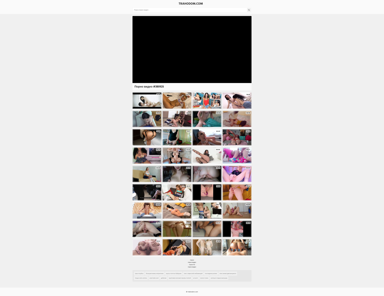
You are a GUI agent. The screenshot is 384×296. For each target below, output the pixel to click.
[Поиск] (249, 10)
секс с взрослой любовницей (193, 273)
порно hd (192, 264)
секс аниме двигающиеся (228, 273)
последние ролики (211, 273)
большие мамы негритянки (155, 273)
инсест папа (204, 278)
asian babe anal (154, 278)
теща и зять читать (141, 278)
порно (192, 260)
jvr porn (195, 278)
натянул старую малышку (219, 278)
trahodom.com (191, 3)
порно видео (192, 262)
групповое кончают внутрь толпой (180, 278)
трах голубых (139, 273)
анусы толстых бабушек (173, 273)
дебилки (163, 278)
